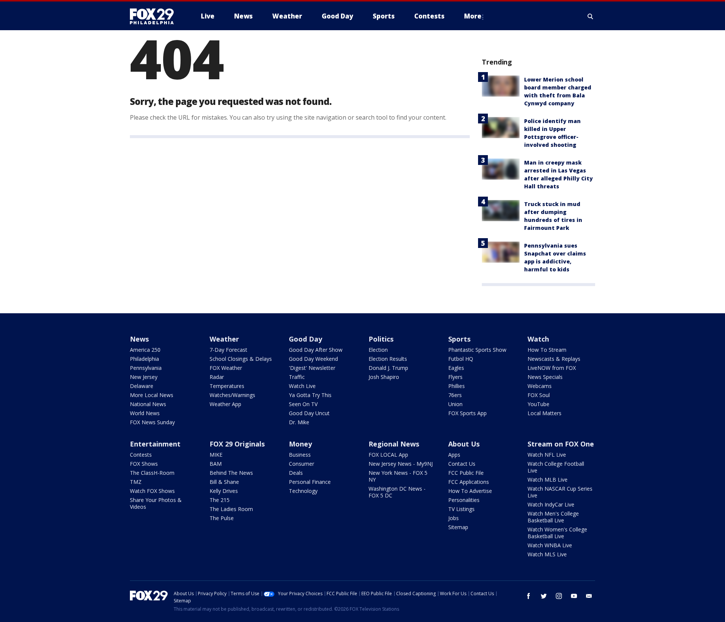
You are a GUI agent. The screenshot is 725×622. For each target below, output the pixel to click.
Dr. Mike (299, 422)
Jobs (453, 518)
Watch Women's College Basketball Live (557, 533)
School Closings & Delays (241, 358)
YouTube (538, 404)
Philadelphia (144, 358)
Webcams (540, 386)
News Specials (545, 376)
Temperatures (227, 386)
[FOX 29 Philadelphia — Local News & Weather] (155, 16)
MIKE (216, 454)
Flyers (455, 376)
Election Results (388, 358)
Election (378, 349)
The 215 (220, 499)
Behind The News (231, 472)
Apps (454, 454)
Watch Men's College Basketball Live (553, 517)
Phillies (456, 386)
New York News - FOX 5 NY (398, 476)
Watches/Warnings (232, 395)
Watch (538, 338)
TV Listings (461, 509)
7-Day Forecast (228, 349)
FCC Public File (466, 472)
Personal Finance (310, 481)
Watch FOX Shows (152, 490)
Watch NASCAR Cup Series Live (560, 492)
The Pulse (222, 518)
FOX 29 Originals (237, 443)
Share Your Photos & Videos (156, 503)
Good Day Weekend (313, 358)
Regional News (394, 443)
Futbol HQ (460, 358)
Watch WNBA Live (550, 545)
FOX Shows (144, 463)
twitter (544, 596)
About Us (464, 443)
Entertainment (155, 443)
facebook (529, 596)
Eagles (456, 367)
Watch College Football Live (556, 467)
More (472, 16)
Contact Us (461, 463)
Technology (303, 490)
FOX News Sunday (152, 422)
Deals (296, 472)
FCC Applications (468, 481)
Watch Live (302, 386)
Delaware (141, 386)
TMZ (136, 481)
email (589, 596)
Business (300, 454)
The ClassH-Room (152, 472)
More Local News (151, 395)
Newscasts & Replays (554, 358)
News (139, 338)
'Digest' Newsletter (312, 367)
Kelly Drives (224, 490)
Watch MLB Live (548, 479)
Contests (141, 454)
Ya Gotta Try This (310, 395)
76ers (455, 395)
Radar (217, 376)
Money (300, 443)
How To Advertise (470, 490)
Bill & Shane (224, 481)
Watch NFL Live (547, 454)
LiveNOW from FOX (552, 367)
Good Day (305, 338)
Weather (224, 338)
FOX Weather (226, 367)
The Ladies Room (231, 509)
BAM (216, 463)
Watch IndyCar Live (551, 504)
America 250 (145, 349)
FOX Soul (539, 395)
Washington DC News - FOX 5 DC (397, 492)
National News (148, 404)
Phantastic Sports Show (477, 349)
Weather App (225, 404)
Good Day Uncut (309, 413)
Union (455, 404)
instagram (559, 596)
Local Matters (544, 413)
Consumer (301, 463)
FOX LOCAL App (388, 454)
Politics (381, 338)
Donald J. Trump (388, 367)
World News (145, 413)
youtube (574, 596)
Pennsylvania (146, 367)
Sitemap (458, 527)
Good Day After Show (315, 349)
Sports (459, 338)
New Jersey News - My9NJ (401, 463)
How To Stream (547, 349)
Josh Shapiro (384, 376)
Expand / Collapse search (590, 16)
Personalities (464, 499)
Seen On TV (303, 404)
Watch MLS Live (547, 554)
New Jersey (143, 376)
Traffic (297, 376)
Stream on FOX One (561, 443)
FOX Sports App (467, 413)
